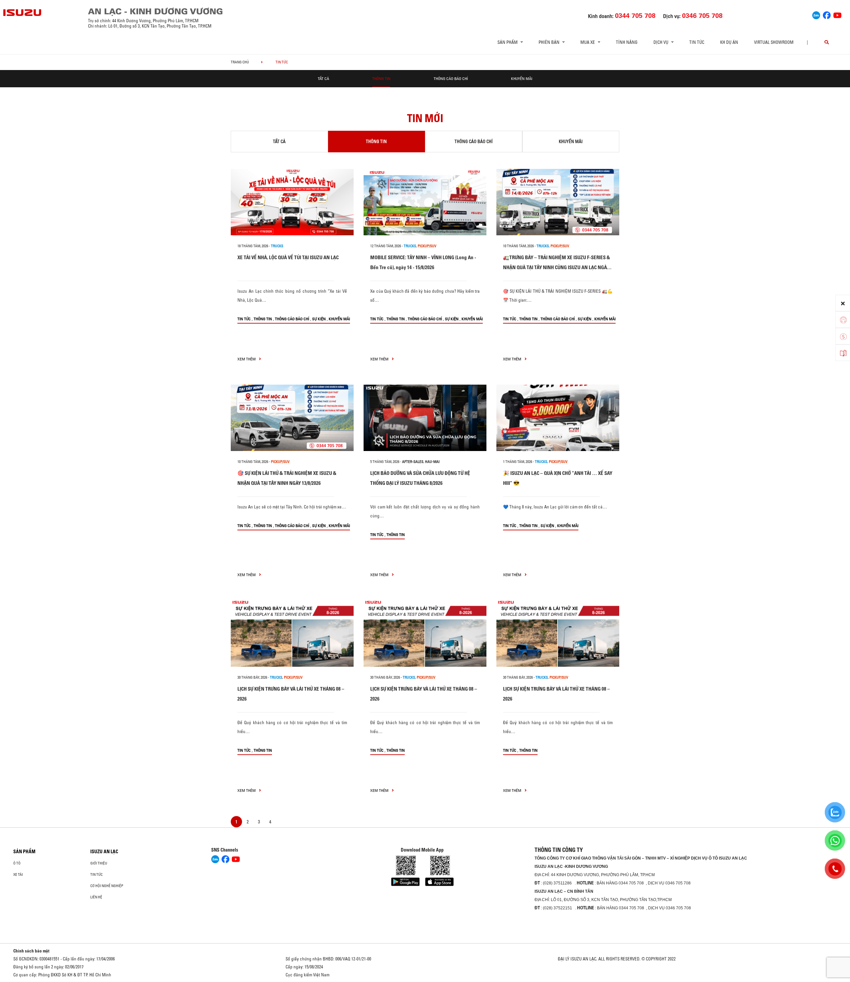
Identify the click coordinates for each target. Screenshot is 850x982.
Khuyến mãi (521, 78)
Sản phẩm (24, 852)
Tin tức (696, 42)
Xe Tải (18, 874)
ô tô (17, 863)
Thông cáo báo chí (451, 78)
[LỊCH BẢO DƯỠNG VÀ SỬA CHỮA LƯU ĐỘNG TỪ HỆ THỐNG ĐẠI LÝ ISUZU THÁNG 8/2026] (425, 418)
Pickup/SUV (427, 246)
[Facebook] (827, 14)
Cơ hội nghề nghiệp (106, 885)
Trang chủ (240, 62)
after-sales (412, 461)
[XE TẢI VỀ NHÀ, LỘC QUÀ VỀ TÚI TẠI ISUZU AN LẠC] (292, 202)
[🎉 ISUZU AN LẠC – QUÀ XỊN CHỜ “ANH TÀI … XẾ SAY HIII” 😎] (557, 418)
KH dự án (729, 42)
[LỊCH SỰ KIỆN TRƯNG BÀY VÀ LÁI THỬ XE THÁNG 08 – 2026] (292, 633)
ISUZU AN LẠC (104, 852)
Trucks (277, 246)
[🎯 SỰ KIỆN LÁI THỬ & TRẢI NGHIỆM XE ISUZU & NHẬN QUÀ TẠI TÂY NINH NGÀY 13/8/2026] (292, 418)
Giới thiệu (98, 863)
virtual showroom (774, 42)
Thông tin (381, 78)
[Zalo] (816, 14)
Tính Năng (627, 42)
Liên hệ (96, 897)
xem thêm (247, 358)
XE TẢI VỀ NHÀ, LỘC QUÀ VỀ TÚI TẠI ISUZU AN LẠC (288, 257)
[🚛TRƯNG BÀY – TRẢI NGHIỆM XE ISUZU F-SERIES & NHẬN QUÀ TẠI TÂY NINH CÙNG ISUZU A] (557, 202)
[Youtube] (837, 14)
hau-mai (432, 461)
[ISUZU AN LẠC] (22, 12)
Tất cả (323, 78)
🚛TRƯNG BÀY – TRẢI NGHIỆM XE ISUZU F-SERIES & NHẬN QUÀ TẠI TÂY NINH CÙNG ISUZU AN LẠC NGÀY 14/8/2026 (556, 267)
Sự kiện (319, 318)
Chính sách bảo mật (31, 950)
